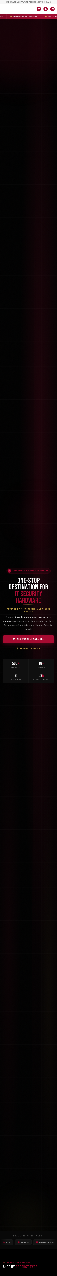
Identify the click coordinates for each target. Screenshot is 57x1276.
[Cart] (52, 9)
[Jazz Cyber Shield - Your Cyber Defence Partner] (24, 9)
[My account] (45, 9)
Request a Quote (30, 648)
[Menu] (3, 9)
